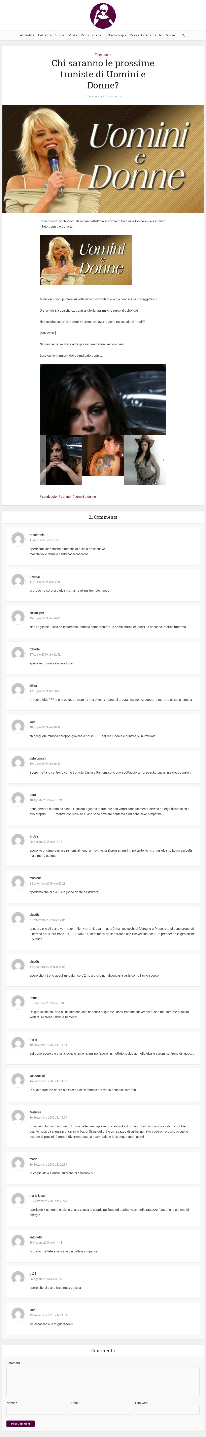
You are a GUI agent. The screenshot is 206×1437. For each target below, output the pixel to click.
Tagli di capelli (93, 35)
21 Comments (112, 96)
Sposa (60, 35)
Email (76, 1403)
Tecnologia (117, 35)
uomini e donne (85, 497)
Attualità (27, 35)
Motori (171, 35)
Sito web (141, 1403)
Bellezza (45, 35)
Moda (72, 35)
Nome (11, 1403)
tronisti (66, 497)
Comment (13, 1363)
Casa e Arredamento (146, 35)
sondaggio (49, 497)
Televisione (103, 55)
